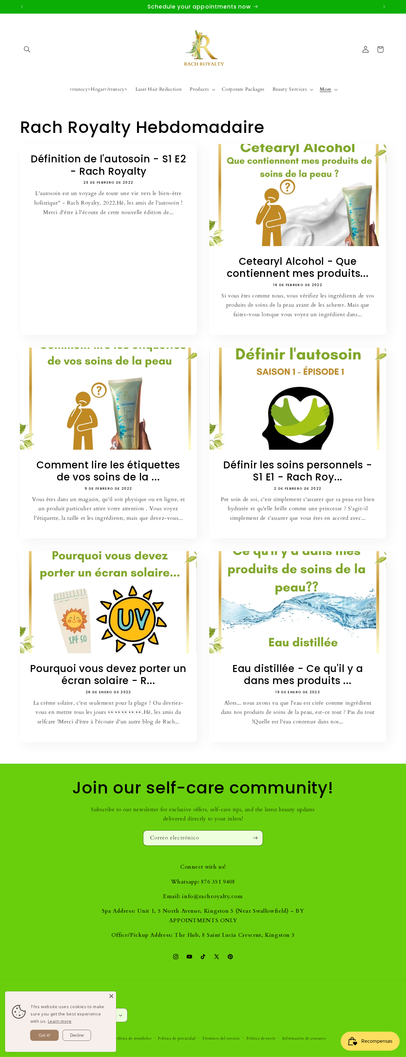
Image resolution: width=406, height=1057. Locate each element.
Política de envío (261, 1038)
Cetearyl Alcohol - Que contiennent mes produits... (298, 267)
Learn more (60, 1021)
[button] (27, 49)
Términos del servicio (221, 1038)
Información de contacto (304, 1038)
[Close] (111, 996)
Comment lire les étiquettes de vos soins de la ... (108, 471)
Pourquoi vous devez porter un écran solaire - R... (108, 674)
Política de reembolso (132, 1038)
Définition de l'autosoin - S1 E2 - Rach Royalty (108, 165)
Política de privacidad (176, 1038)
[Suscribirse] (255, 838)
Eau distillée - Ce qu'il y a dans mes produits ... (297, 674)
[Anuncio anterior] (22, 6)
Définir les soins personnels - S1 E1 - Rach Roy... (297, 471)
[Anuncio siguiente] (384, 6)
